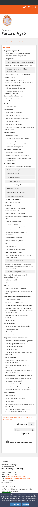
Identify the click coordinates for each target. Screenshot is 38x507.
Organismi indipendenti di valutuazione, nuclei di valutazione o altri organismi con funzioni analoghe (19, 310)
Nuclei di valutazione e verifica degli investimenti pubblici (17, 361)
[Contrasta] (36, 7)
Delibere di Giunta (13, 174)
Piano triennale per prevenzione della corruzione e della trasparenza (17, 55)
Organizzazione (9, 77)
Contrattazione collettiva (13, 238)
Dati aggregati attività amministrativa (17, 138)
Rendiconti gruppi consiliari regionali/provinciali (14, 92)
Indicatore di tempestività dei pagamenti (19, 341)
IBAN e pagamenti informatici (15, 344)
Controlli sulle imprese (12, 199)
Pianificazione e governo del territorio (18, 375)
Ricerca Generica (26, 434)
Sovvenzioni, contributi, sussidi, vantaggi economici (15, 276)
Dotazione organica (11, 224)
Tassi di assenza (11, 230)
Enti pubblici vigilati (11, 135)
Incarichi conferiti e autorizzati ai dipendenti (16, 234)
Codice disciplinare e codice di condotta (20, 62)
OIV (6, 243)
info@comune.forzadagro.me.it (16, 476)
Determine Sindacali (13, 178)
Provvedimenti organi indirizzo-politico (18, 166)
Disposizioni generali (11, 51)
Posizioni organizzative (13, 221)
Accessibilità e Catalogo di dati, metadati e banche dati (19, 405)
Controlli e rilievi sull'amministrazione (18, 305)
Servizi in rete (10, 335)
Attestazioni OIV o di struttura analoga (18, 74)
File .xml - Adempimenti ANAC (17, 272)
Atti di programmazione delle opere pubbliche (17, 366)
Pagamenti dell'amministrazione (16, 338)
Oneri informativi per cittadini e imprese (18, 65)
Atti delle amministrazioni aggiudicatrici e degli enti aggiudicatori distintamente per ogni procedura (19, 266)
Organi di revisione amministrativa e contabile (17, 316)
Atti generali (9, 59)
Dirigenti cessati (10, 246)
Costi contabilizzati (11, 329)
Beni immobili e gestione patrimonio (17, 297)
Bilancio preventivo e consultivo (16, 289)
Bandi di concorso (10, 104)
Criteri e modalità (11, 280)
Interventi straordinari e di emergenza (18, 387)
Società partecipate (12, 141)
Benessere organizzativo (13, 124)
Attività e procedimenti (12, 150)
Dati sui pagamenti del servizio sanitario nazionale (18, 353)
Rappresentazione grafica (14, 147)
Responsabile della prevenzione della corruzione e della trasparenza (17, 410)
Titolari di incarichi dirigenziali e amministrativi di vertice (15, 209)
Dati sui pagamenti (11, 349)
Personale (7, 205)
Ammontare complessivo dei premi (17, 118)
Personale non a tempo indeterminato (18, 227)
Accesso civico (10, 401)
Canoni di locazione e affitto (14, 302)
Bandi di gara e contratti (13, 252)
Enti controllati (9, 132)
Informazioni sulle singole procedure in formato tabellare (18, 256)
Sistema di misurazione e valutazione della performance (19, 128)
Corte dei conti (10, 320)
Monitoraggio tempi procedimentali (17, 155)
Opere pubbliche (10, 357)
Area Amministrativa (13, 188)
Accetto (26, 504)
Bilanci (6, 286)
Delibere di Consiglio (14, 170)
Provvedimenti (9, 163)
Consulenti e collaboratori (13, 96)
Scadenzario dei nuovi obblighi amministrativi (17, 70)
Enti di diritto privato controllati (15, 144)
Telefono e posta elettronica (15, 88)
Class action (9, 332)
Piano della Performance (13, 113)
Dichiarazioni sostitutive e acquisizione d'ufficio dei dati (18, 159)
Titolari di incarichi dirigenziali (15, 213)
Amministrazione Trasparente (20, 42)
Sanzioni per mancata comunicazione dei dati (18, 217)
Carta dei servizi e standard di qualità (17, 326)
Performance (9, 110)
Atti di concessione (11, 283)
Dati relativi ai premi (12, 121)
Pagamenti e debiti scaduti (14, 346)
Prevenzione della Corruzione (15, 398)
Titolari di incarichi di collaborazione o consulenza (17, 100)
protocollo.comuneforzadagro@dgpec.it (18, 478)
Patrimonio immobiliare (13, 299)
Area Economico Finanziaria (16, 192)
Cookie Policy (15, 504)
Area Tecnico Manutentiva (15, 196)
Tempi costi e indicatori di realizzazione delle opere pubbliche (18, 371)
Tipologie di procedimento (14, 153)
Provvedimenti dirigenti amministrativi (18, 185)
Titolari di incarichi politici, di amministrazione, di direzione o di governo (19, 81)
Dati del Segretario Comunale (15, 249)
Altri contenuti (9, 393)
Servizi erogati (9, 323)
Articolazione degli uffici (13, 85)
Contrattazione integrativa (14, 241)
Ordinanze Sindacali (13, 181)
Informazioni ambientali (13, 381)
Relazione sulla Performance (14, 115)
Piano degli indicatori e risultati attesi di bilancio (18, 293)
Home (7, 42)
